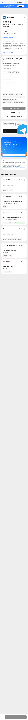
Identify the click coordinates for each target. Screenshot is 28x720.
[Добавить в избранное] (20, 17)
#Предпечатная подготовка (10, 99)
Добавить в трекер (15, 112)
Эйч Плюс (20, 6)
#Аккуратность (7, 97)
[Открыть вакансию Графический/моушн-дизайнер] (14, 217)
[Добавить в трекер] (17, 17)
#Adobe (5, 94)
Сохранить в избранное (15, 116)
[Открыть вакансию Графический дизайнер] (14, 184)
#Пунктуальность (7, 102)
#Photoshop (19, 94)
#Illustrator (11, 94)
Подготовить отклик (7, 52)
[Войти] (25, 2)
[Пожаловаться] (24, 17)
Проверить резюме (7, 37)
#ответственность (19, 102)
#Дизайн (22, 97)
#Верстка (15, 97)
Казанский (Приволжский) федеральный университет (11, 17)
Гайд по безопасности (19, 167)
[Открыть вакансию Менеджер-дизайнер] (14, 266)
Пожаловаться (9, 167)
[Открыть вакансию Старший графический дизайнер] (14, 201)
